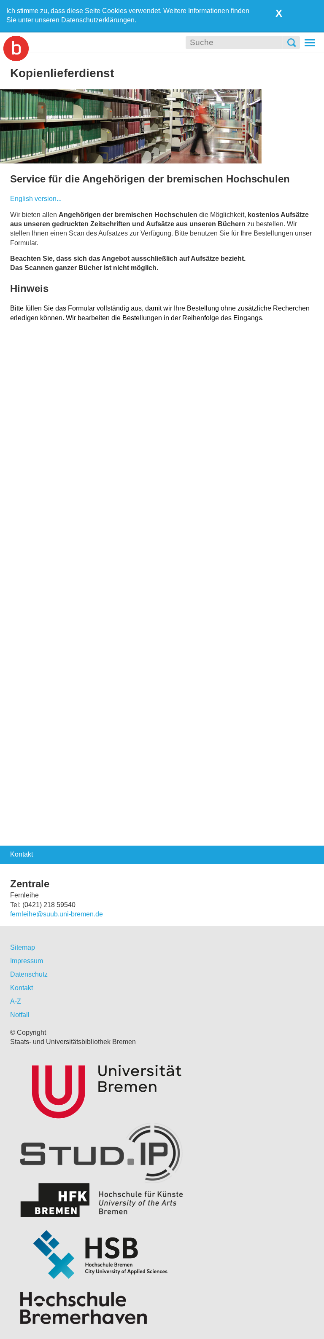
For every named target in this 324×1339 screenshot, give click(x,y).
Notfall (20, 1014)
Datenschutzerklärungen (98, 20)
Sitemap (22, 947)
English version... (36, 198)
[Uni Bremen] (162, 1089)
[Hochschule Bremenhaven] (162, 1308)
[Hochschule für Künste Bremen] (162, 1200)
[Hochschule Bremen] (162, 1254)
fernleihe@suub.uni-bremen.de (56, 914)
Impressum (26, 960)
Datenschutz (29, 974)
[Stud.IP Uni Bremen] (162, 1153)
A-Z (15, 1001)
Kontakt (21, 987)
